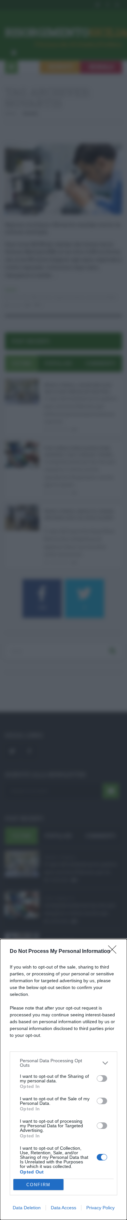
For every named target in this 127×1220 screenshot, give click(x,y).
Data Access (63, 1207)
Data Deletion (27, 1207)
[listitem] (63, 1062)
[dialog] (63, 1079)
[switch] (102, 1078)
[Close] (114, 951)
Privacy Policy (100, 1207)
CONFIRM (38, 1184)
